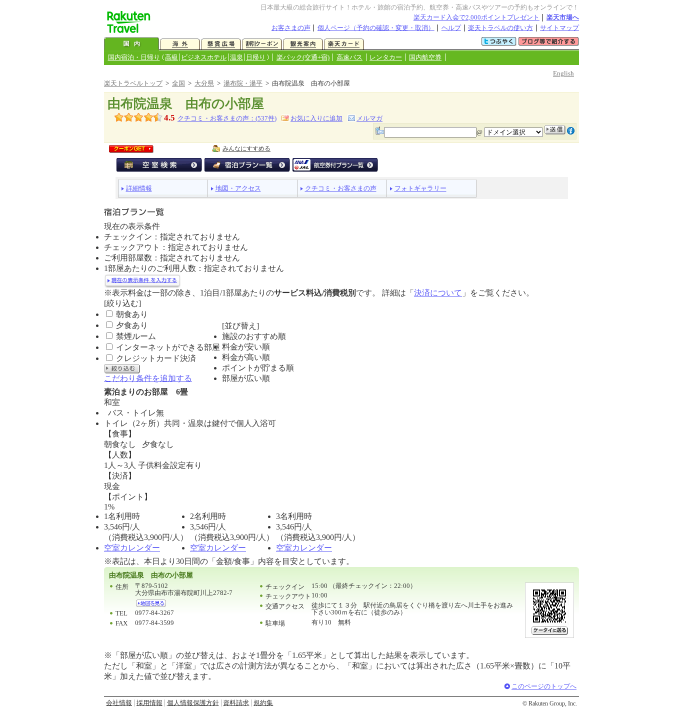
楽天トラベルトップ (133, 83)
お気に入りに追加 (316, 118)
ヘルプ (451, 28)
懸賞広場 (221, 44)
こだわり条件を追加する (148, 378)
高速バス (349, 57)
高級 (171, 57)
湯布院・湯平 (243, 83)
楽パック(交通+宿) (303, 57)
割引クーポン (262, 44)
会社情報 (119, 702)
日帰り (256, 57)
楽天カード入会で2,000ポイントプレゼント (477, 17)
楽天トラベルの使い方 (500, 28)
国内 (131, 44)
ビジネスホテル (203, 57)
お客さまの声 (291, 28)
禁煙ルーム (136, 336)
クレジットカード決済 (156, 358)
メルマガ (369, 118)
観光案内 (303, 44)
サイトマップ (559, 28)
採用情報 (149, 702)
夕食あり (132, 325)
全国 (178, 83)
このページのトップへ (544, 686)
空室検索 (159, 165)
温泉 (236, 57)
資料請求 (236, 702)
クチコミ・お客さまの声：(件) (227, 118)
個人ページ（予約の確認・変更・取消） (376, 28)
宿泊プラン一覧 (247, 165)
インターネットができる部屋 (168, 347)
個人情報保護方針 (193, 702)
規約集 (263, 702)
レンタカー (386, 57)
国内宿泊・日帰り (134, 57)
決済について (438, 292)
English (563, 73)
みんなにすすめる (246, 149)
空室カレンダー (132, 548)
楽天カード (344, 44)
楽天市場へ (562, 17)
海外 (180, 44)
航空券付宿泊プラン (335, 165)
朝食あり (132, 314)
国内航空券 (425, 57)
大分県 (204, 83)
